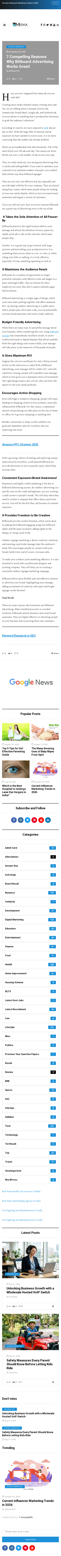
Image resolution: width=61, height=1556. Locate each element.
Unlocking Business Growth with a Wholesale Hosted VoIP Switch (30, 1290)
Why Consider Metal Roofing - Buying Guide (38, 3)
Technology (12, 1274)
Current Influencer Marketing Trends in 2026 (43, 789)
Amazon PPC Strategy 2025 (20, 444)
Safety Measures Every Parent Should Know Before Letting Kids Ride (30, 1364)
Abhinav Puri (14, 71)
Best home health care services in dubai (21, 1191)
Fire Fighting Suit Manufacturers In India (22, 1210)
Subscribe (30, 1539)
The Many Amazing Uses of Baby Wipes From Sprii (42, 751)
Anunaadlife (27, 1517)
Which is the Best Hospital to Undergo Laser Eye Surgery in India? (14, 790)
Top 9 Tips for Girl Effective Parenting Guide (13, 751)
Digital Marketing (16, 47)
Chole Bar (13, 1296)
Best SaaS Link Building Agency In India (21, 1201)
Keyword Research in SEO (19, 635)
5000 (46, 128)
